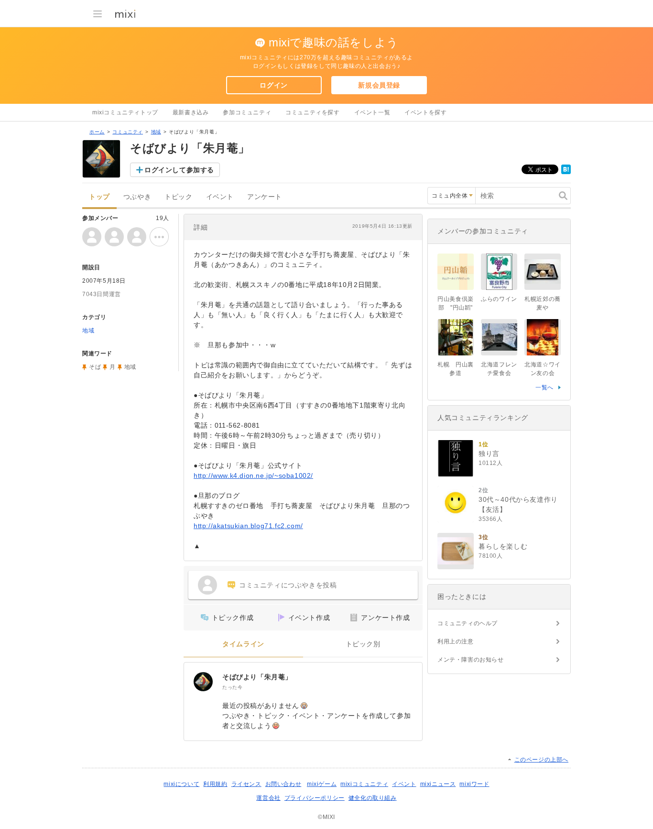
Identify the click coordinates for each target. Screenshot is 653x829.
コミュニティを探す (312, 112)
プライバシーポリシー (314, 798)
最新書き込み (191, 112)
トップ (99, 196)
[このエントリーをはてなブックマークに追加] (566, 172)
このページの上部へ (541, 759)
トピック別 (363, 644)
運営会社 (268, 798)
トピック (178, 196)
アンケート (264, 196)
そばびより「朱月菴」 (257, 677)
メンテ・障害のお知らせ (470, 659)
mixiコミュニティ (364, 784)
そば (95, 367)
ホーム (97, 131)
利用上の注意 (455, 641)
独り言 (489, 453)
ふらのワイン (499, 299)
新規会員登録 (379, 85)
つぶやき (137, 196)
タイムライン (243, 644)
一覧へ (544, 387)
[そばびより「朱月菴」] (203, 681)
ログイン (273, 85)
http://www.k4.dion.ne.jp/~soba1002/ (253, 475)
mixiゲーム (322, 784)
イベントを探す (425, 112)
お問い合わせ (283, 784)
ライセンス (246, 784)
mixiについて (181, 784)
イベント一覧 (372, 112)
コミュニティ (127, 131)
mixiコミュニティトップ (125, 112)
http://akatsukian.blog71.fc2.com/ (248, 526)
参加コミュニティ (247, 112)
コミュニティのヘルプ (467, 623)
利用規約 (215, 784)
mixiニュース (438, 784)
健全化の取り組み (372, 798)
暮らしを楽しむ (503, 546)
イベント (220, 196)
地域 (156, 131)
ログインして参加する (179, 170)
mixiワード (474, 784)
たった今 (232, 687)
